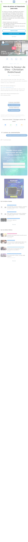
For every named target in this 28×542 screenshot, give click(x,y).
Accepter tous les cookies (14, 33)
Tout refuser (14, 36)
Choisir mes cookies (14, 30)
